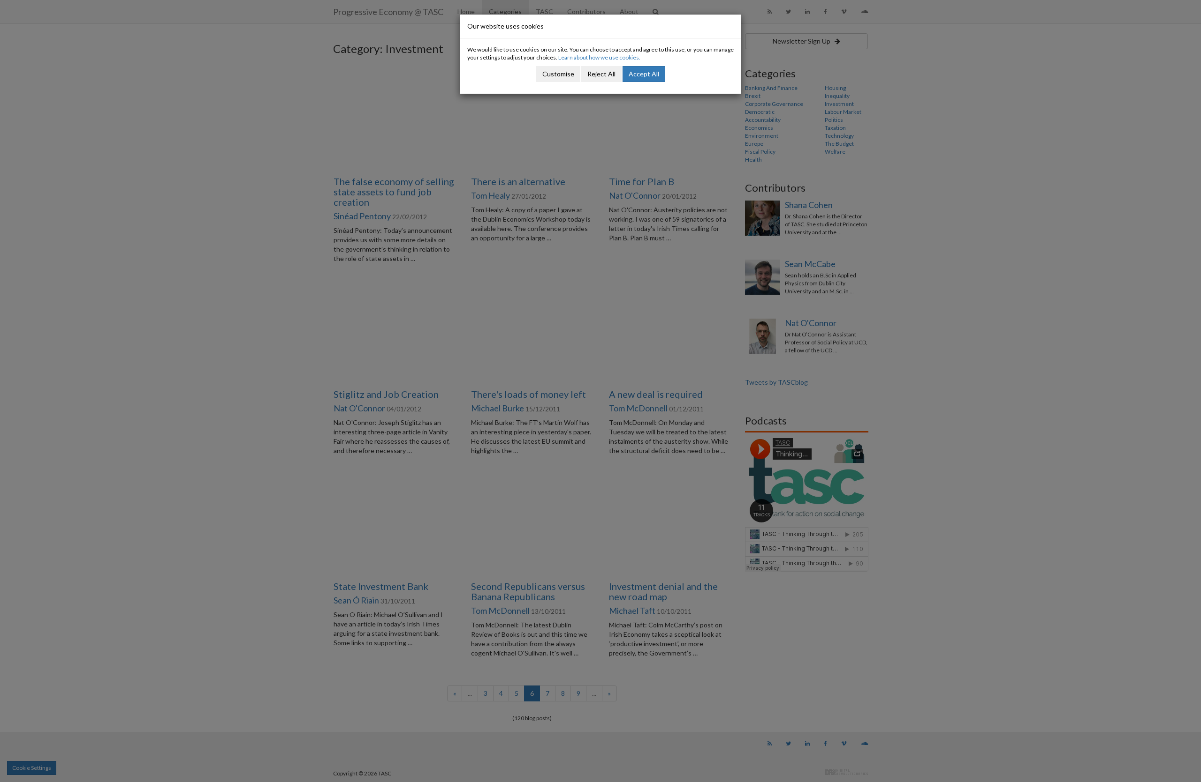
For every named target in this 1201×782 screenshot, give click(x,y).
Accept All (644, 74)
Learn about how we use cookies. (599, 57)
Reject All (601, 74)
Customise (558, 74)
